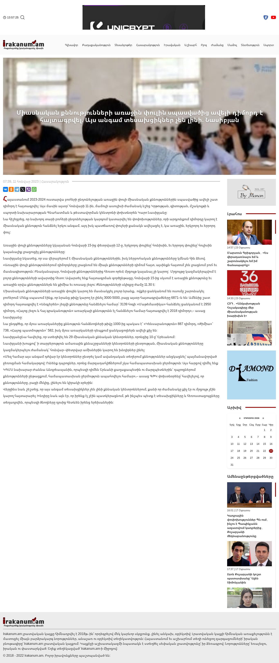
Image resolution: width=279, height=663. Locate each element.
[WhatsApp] (34, 189)
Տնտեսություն (250, 45)
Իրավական (172, 45)
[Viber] (28, 189)
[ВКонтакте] (5, 189)
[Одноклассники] (11, 189)
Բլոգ (204, 45)
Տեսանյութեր (123, 45)
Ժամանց (217, 45)
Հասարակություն (148, 45)
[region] (251, 282)
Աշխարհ (190, 45)
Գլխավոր (71, 45)
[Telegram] (17, 189)
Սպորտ (268, 45)
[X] (22, 189)
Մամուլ (232, 45)
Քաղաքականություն (96, 45)
